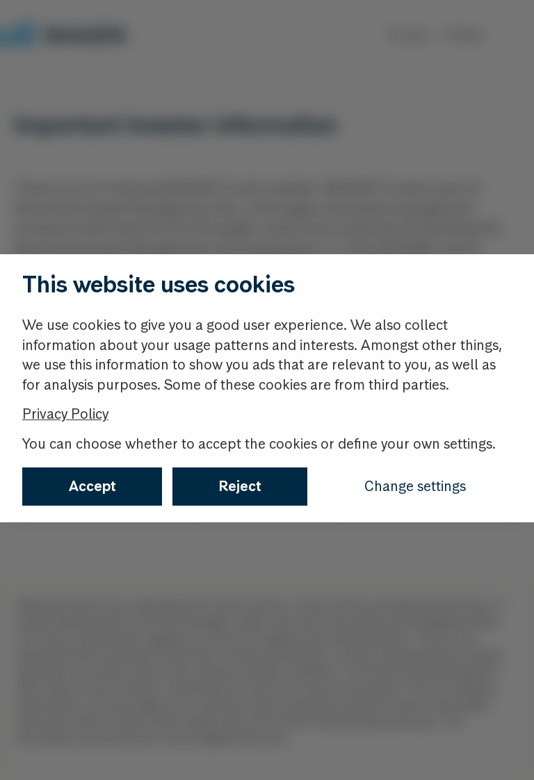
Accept (92, 486)
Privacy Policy (65, 414)
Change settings (415, 486)
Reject (240, 486)
